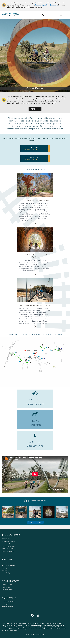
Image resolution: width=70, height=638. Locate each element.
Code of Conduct (7, 548)
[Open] (8, 512)
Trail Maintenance (7, 606)
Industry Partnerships (8, 604)
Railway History (7, 584)
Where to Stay (6, 543)
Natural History (6, 587)
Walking (4, 570)
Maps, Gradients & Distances (11, 563)
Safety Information (8, 551)
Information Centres (8, 546)
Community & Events (8, 601)
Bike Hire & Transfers (8, 541)
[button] (35, 148)
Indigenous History (8, 589)
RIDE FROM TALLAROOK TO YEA (35, 200)
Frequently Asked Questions (46, 5)
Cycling (4, 568)
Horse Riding (6, 573)
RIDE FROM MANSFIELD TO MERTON (35, 305)
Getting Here (6, 539)
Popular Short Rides (8, 565)
